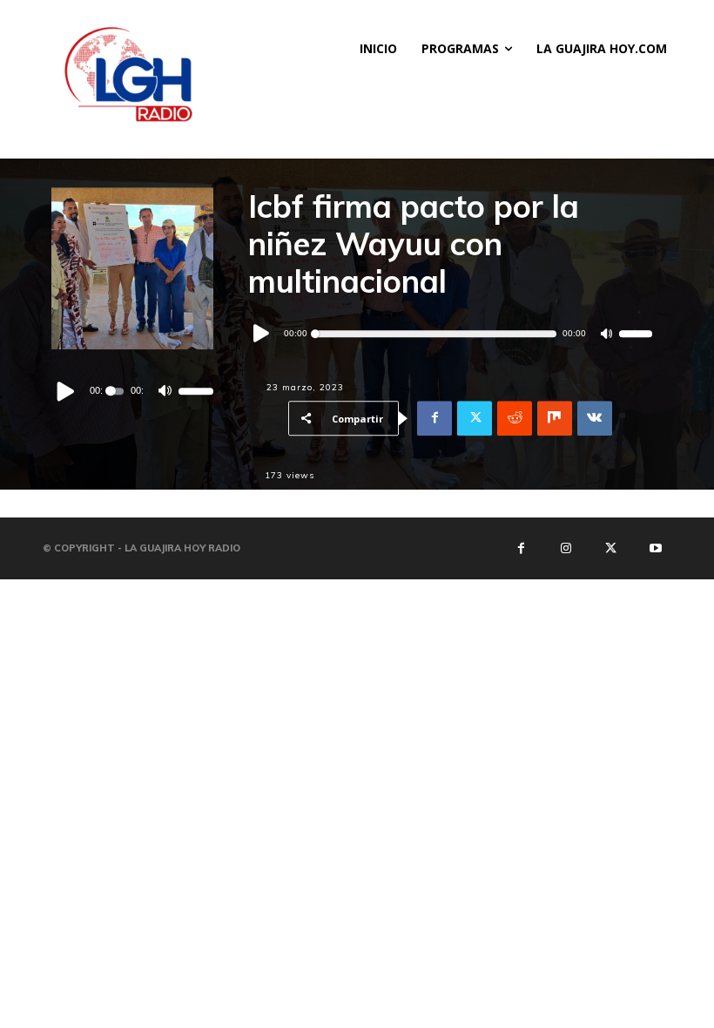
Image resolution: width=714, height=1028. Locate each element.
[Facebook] (434, 418)
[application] (132, 391)
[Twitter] (474, 418)
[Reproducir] (66, 391)
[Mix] (554, 418)
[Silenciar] (164, 391)
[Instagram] (566, 548)
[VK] (594, 418)
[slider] (196, 391)
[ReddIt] (514, 418)
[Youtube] (654, 548)
